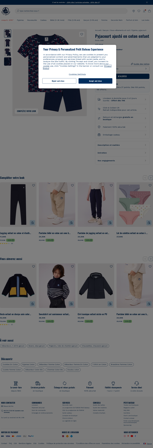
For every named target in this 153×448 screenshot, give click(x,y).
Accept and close (95, 81)
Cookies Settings (77, 74)
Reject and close (58, 81)
